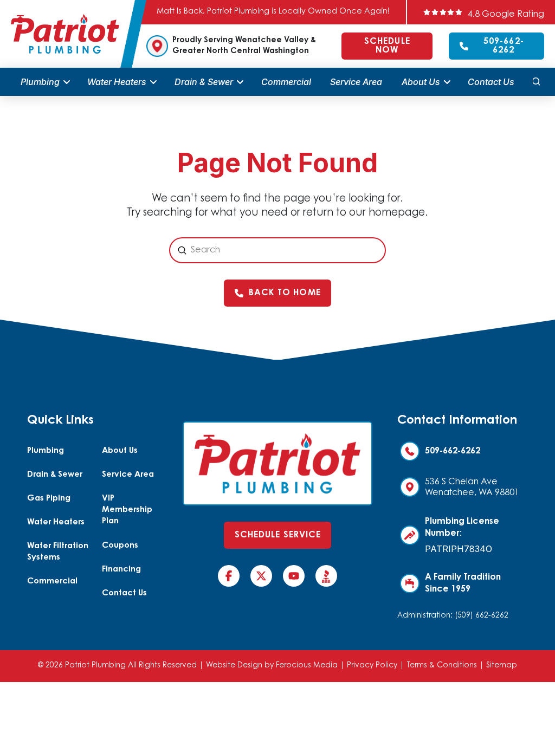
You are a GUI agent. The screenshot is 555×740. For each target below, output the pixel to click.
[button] (536, 81)
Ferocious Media (307, 666)
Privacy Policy (372, 666)
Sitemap (501, 666)
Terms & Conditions (441, 666)
